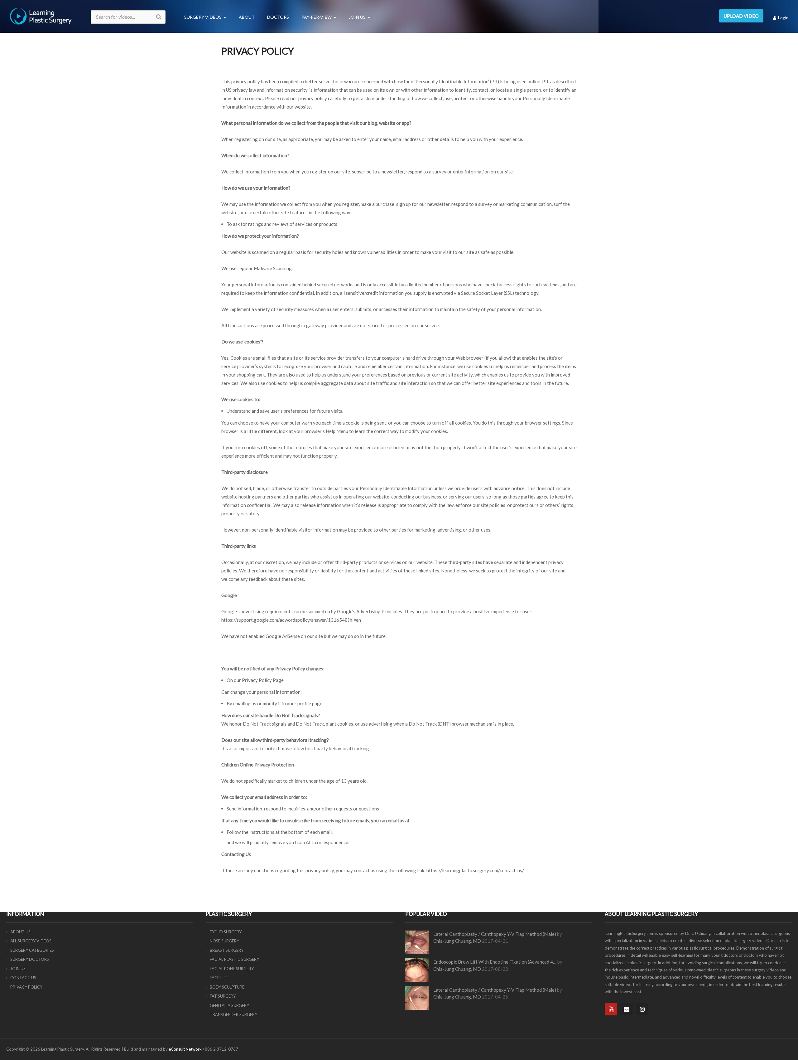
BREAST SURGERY (226, 950)
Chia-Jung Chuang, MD (457, 941)
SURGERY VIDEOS (203, 17)
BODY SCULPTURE (227, 987)
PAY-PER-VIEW (316, 17)
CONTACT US (23, 977)
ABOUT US (20, 931)
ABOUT (247, 17)
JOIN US (357, 17)
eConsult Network (185, 1049)
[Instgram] (642, 1009)
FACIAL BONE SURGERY (232, 968)
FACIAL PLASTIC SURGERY (234, 959)
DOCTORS (278, 17)
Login (783, 17)
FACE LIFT (219, 977)
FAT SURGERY (223, 996)
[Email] (626, 1009)
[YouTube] (611, 1009)
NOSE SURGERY (224, 940)
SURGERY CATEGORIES (32, 950)
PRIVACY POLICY (26, 987)
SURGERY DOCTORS (29, 959)
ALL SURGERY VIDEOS (30, 940)
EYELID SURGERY (226, 931)
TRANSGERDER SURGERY (233, 1014)
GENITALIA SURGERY (229, 1005)
